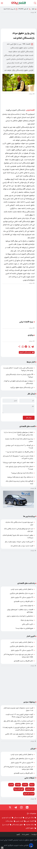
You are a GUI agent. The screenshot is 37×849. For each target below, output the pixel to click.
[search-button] (35, 3)
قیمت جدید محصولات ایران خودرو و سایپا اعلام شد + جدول (18, 709)
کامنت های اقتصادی (27, 426)
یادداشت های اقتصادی (26, 583)
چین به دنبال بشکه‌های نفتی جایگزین (21, 593)
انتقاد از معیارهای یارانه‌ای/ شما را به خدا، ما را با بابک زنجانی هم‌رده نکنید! (18, 433)
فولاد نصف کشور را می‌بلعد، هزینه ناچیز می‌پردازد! (18, 462)
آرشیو (18, 834)
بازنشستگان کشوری (25, 352)
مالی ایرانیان (30, 789)
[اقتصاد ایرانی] (18, 3)
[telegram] (32, 346)
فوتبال (11, 784)
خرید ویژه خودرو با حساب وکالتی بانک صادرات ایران (19, 523)
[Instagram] (21, 807)
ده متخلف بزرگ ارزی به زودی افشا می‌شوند (20, 477)
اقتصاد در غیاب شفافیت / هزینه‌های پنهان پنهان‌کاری (20, 611)
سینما (32, 784)
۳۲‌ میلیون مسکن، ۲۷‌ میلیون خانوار (22, 597)
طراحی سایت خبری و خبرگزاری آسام (16, 845)
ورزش (32, 748)
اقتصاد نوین (30, 821)
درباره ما (34, 834)
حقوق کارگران (30, 828)
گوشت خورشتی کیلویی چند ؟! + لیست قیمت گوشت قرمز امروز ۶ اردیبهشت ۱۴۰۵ (19, 715)
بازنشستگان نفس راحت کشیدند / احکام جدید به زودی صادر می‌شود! (18, 369)
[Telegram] (15, 807)
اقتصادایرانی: (30, 110)
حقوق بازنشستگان (17, 825)
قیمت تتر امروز (29, 794)
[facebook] (26, 346)
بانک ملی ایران (29, 818)
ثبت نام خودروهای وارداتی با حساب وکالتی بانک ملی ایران (18, 530)
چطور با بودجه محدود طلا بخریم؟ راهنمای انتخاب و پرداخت (18, 536)
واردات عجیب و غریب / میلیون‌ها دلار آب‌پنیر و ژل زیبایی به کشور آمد (18, 457)
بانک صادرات (30, 825)
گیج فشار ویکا (18, 789)
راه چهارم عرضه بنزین (26, 606)
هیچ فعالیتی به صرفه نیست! (24, 628)
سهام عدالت (9, 821)
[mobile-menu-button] (2, 3)
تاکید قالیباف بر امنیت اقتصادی (23, 601)
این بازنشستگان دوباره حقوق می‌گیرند (21, 387)
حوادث (18, 784)
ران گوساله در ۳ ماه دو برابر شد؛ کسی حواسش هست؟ (19, 446)
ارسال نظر (28, 418)
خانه (33, 9)
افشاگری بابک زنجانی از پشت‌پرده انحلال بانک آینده (19, 482)
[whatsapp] (22, 346)
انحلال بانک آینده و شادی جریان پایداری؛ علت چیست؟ (19, 468)
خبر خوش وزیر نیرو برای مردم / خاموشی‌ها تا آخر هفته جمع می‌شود (18, 655)
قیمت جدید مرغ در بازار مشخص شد (22, 546)
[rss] (27, 807)
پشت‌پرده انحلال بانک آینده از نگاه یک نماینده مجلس (19, 440)
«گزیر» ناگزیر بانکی (27, 624)
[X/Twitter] (10, 807)
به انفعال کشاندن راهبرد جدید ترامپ (22, 589)
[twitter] (29, 346)
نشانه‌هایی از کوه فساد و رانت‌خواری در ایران (20, 616)
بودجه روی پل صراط (27, 620)
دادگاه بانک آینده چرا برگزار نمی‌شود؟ (22, 473)
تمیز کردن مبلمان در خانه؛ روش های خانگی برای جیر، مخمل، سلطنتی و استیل (18, 722)
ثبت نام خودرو (6, 818)
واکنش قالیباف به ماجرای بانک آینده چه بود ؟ (19, 452)
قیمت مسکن (18, 818)
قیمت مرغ (5, 825)
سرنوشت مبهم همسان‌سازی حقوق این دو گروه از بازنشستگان (18, 382)
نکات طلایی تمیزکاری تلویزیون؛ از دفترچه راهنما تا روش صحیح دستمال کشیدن (18, 728)
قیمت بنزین (19, 821)
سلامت (25, 784)
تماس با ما (25, 834)
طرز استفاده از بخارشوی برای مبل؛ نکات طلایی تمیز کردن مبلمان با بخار (19, 735)
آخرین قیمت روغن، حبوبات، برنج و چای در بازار (19, 542)
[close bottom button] (2, 847)
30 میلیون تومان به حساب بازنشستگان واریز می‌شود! (19, 375)
